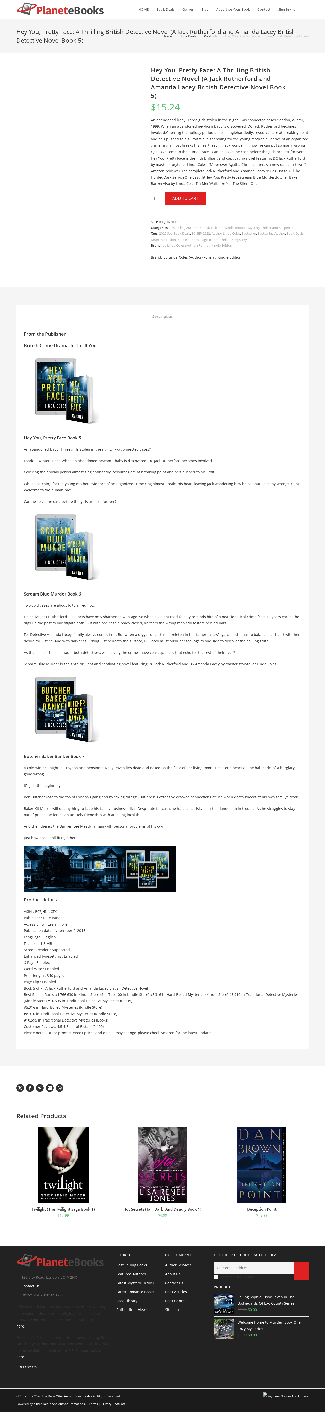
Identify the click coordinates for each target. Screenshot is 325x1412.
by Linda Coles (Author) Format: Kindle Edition (197, 245)
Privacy (106, 1404)
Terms (93, 1404)
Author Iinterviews (132, 1309)
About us (173, 1274)
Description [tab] (162, 316)
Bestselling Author (183, 227)
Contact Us (30, 1286)
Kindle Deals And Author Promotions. (60, 1404)
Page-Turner (209, 239)
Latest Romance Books (135, 1291)
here (20, 1326)
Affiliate (120, 1404)
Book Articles (176, 1291)
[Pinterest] (34, 1377)
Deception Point (262, 1209)
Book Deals (295, 233)
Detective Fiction (210, 227)
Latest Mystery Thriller (135, 1283)
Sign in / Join (288, 9)
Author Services (178, 1265)
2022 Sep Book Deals (174, 233)
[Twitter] (17, 1377)
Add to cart (185, 198)
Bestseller (249, 233)
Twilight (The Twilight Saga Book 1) (63, 1209)
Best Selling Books (131, 1265)
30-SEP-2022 (201, 233)
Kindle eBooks (235, 227)
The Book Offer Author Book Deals (66, 1396)
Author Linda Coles (226, 233)
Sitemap (172, 1309)
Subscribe (301, 1271)
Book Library (126, 1300)
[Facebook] (25, 1377)
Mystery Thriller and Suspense (270, 227)
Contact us (174, 1283)
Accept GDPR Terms (237, 1276)
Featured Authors (131, 1274)
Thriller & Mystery (233, 239)
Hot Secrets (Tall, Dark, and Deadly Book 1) (162, 1209)
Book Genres (175, 1300)
